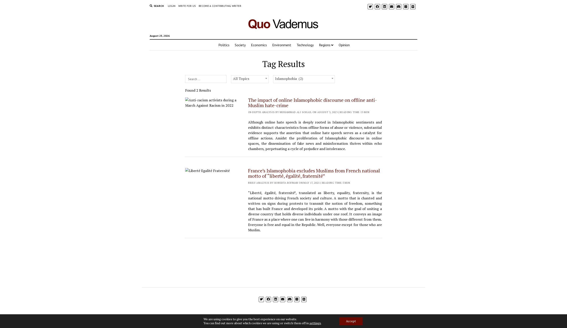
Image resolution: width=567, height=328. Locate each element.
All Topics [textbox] (241, 78)
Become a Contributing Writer (220, 6)
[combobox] (250, 79)
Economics (259, 45)
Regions (324, 45)
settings (315, 323)
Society (240, 45)
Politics (223, 45)
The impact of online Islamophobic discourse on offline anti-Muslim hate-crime (312, 102)
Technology (305, 45)
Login (172, 6)
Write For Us (187, 6)
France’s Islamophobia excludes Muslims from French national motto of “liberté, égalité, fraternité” (314, 173)
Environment (281, 45)
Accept (351, 321)
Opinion (344, 45)
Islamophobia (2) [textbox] (289, 78)
